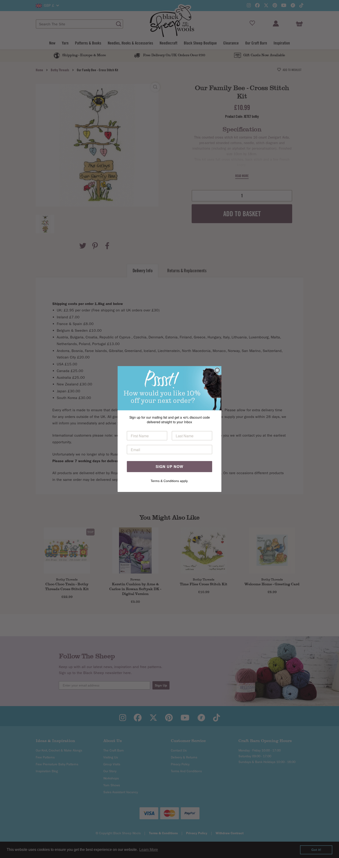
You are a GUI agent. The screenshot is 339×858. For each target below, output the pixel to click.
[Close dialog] (217, 370)
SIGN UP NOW (169, 466)
